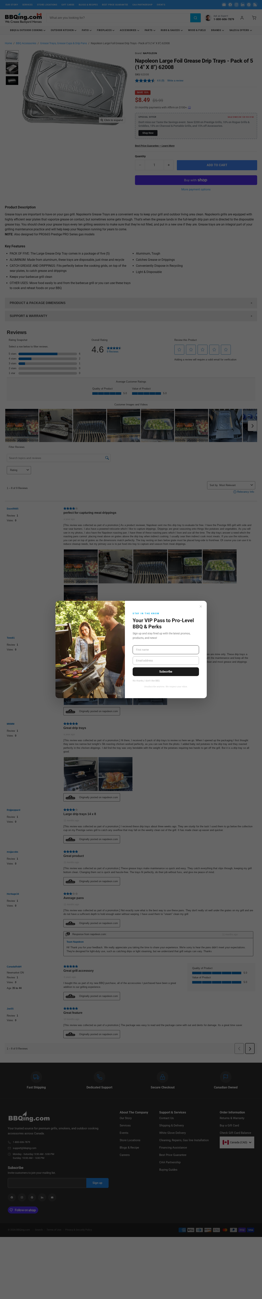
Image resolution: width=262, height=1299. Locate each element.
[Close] (201, 606)
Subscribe (165, 671)
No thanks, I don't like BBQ (146, 681)
